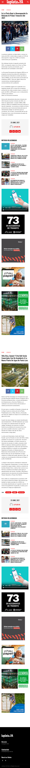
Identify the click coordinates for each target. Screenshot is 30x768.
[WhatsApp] (22, 48)
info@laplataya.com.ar (7, 751)
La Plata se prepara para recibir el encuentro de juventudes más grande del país (19, 174)
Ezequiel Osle (5, 743)
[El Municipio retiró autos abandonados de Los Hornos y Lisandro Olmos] (6, 164)
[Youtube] (19, 131)
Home (3, 10)
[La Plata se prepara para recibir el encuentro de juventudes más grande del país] (6, 173)
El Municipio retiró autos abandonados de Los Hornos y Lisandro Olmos (18, 165)
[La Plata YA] (12, 126)
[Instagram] (13, 131)
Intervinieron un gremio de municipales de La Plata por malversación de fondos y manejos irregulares (18, 182)
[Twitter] (12, 48)
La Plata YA (17, 127)
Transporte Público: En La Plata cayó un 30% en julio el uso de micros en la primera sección (19, 157)
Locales (8, 10)
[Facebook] (8, 48)
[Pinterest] (17, 48)
